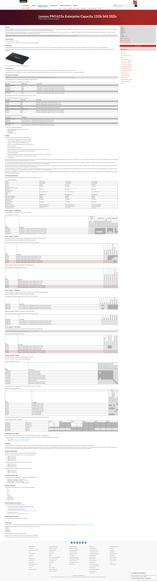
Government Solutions (73, 551)
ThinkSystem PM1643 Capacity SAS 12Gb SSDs (69, 35)
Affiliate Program (92, 562)
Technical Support (113, 560)
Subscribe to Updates (125, 40)
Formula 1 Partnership (32, 569)
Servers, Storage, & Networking (54, 557)
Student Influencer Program (94, 565)
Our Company (31, 548)
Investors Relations (32, 553)
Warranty (123, 72)
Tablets (50, 555)
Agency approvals (124, 77)
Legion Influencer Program (94, 564)
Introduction (123, 51)
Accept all (133, 578)
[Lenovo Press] (135, 2)
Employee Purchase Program (95, 569)
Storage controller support (126, 68)
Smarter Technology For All (33, 550)
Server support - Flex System (126, 66)
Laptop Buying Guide (93, 571)
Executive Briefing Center (33, 564)
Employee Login (118, 5)
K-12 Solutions (72, 555)
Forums (111, 562)
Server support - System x (126, 62)
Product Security (32, 560)
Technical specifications (125, 59)
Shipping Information (113, 553)
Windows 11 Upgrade (53, 571)
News (30, 551)
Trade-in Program (93, 558)
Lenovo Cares (31, 565)
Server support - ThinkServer (126, 64)
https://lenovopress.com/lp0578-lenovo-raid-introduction (18, 513)
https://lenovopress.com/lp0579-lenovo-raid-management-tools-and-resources (22, 510)
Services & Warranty (52, 560)
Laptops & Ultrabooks (53, 548)
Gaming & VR (51, 553)
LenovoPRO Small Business (94, 553)
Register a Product (113, 557)
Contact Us (112, 548)
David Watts (123, 28)
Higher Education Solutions (74, 557)
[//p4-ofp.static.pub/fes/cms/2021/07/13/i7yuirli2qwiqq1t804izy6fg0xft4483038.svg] (72, 543)
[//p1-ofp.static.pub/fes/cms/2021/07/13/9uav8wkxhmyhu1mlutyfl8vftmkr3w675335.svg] (77, 543)
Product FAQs (51, 562)
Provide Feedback (113, 564)
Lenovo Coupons (52, 567)
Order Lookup (112, 555)
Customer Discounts (93, 560)
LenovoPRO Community (94, 551)
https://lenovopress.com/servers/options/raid (22, 439)
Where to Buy (92, 572)
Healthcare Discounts (73, 560)
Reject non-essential (140, 578)
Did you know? (124, 53)
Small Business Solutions (73, 548)
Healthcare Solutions (72, 553)
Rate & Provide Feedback (126, 42)
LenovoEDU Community (94, 550)
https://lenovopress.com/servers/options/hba (20, 440)
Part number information (125, 55)
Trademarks (123, 83)
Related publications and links (126, 79)
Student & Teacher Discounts (74, 558)
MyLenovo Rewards (93, 555)
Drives (8, 520)
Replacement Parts (113, 558)
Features (122, 57)
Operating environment (125, 75)
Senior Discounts (72, 564)
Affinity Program (92, 567)
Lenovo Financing (93, 557)
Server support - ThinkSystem (126, 61)
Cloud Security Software (53, 569)
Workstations (51, 551)
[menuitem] (26, 5)
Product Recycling (32, 558)
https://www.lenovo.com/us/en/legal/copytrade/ (85, 524)
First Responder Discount (73, 562)
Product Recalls (31, 562)
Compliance (31, 555)
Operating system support (126, 70)
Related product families (125, 81)
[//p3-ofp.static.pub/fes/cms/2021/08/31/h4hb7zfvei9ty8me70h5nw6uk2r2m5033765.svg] (85, 543)
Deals (50, 565)
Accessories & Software (53, 558)
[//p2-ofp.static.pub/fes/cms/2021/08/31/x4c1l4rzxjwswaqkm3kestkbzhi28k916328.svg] (80, 543)
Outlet (50, 564)
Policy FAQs (112, 550)
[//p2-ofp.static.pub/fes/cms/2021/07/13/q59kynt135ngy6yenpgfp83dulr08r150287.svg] (74, 543)
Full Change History (125, 38)
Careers (30, 567)
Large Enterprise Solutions (73, 550)
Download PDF (138, 45)
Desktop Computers (52, 550)
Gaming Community (93, 548)
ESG (29, 557)
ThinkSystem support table (34, 331)
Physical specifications (125, 74)
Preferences (148, 578)
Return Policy (112, 551)
